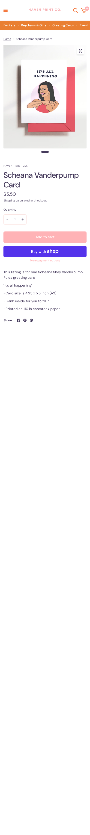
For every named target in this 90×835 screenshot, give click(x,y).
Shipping (9, 200)
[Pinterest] (31, 320)
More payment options (45, 260)
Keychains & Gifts (33, 25)
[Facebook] (18, 320)
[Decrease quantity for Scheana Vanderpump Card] (7, 219)
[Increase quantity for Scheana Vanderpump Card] (22, 219)
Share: (8, 320)
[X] (25, 320)
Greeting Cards (63, 25)
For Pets (9, 25)
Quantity (9, 210)
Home (7, 39)
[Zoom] (80, 50)
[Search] (75, 10)
